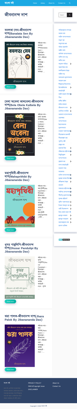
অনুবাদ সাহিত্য (63, 64)
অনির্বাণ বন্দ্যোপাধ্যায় (65, 54)
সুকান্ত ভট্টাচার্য (63, 198)
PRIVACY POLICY (34, 383)
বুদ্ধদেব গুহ (62, 161)
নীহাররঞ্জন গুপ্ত (63, 138)
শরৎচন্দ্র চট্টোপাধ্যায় (65, 188)
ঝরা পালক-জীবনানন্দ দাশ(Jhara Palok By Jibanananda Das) (24, 318)
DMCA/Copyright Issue (36, 386)
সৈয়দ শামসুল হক (64, 205)
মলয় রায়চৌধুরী (63, 165)
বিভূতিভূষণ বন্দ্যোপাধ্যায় (62, 156)
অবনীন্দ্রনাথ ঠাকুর (64, 70)
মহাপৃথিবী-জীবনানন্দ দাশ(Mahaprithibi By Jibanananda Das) (18, 176)
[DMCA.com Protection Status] (64, 240)
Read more (10, 87)
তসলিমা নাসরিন (64, 111)
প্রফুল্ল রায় (62, 144)
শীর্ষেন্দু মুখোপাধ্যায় (64, 195)
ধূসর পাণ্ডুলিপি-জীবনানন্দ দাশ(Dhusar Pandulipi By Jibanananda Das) (21, 248)
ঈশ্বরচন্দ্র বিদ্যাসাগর (64, 84)
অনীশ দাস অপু (63, 57)
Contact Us (61, 3)
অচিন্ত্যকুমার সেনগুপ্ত (65, 30)
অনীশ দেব (62, 60)
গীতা (60, 97)
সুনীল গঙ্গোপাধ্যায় (64, 202)
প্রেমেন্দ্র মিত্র (62, 148)
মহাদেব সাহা (62, 168)
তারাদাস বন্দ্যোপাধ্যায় (65, 114)
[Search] (69, 15)
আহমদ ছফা (62, 81)
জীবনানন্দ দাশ (63, 108)
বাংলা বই (9, 3)
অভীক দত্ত (62, 74)
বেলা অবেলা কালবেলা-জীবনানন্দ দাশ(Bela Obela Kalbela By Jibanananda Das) (24, 105)
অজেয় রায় (62, 33)
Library (43, 3)
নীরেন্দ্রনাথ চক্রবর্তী (64, 134)
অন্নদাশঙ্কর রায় (63, 67)
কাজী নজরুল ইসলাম (65, 94)
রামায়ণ (61, 185)
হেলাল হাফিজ (63, 225)
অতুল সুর (61, 40)
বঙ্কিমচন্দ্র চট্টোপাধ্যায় (65, 151)
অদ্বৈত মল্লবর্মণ (63, 47)
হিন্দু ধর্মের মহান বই (65, 212)
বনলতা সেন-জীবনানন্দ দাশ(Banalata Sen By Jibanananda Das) (19, 33)
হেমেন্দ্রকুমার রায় (64, 222)
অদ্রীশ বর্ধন (62, 50)
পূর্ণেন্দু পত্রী (62, 141)
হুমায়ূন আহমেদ (63, 219)
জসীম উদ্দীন (62, 101)
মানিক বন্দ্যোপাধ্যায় (65, 175)
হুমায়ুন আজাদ (63, 215)
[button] (69, 3)
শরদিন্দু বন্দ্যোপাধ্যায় (65, 192)
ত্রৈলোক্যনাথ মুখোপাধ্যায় (62, 126)
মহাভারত (61, 171)
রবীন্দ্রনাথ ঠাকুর (63, 182)
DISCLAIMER (33, 389)
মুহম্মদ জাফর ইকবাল (65, 178)
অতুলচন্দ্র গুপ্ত (63, 43)
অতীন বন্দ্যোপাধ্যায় (65, 37)
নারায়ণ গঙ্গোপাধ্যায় (65, 131)
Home (35, 3)
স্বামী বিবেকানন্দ (63, 209)
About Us (51, 3)
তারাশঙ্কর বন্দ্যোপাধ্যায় (62, 119)
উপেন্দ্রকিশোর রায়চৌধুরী (63, 89)
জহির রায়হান (63, 104)
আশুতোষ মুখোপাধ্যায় (65, 77)
